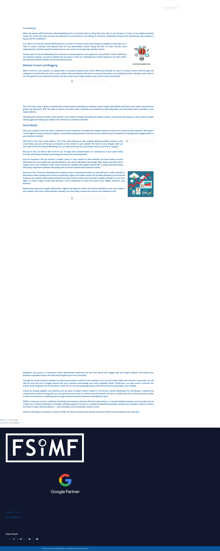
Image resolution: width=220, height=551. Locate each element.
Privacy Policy (84, 548)
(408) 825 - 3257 (13, 512)
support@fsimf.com (14, 517)
